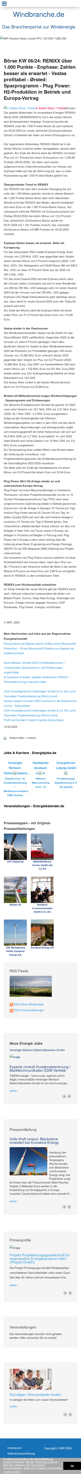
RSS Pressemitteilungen (29, 1010)
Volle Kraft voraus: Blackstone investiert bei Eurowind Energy (34, 1140)
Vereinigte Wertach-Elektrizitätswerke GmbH (37, 1050)
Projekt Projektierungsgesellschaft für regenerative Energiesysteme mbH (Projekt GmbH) (40, 1258)
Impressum (15, 1448)
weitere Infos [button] (12, 1471)
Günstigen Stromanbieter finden (35, 1394)
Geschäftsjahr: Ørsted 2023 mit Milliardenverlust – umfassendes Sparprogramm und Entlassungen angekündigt (34, 667)
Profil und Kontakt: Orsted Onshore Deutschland (33, 720)
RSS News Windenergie (29, 1004)
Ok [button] (72, 1465)
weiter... (14, 1090)
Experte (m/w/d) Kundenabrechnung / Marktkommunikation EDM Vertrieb (40, 1068)
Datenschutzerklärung (21, 1453)
